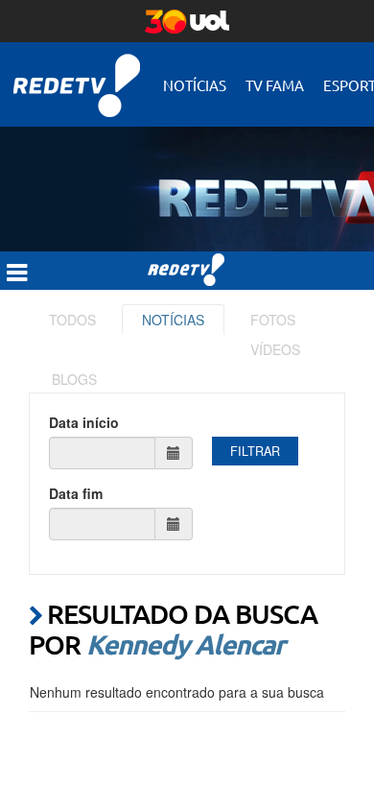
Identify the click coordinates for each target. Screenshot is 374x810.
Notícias (194, 85)
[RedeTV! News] (187, 175)
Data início (84, 422)
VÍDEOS (275, 349)
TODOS (72, 319)
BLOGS (74, 379)
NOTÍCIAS (173, 319)
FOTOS (272, 319)
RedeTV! (76, 72)
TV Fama (274, 85)
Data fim (76, 493)
